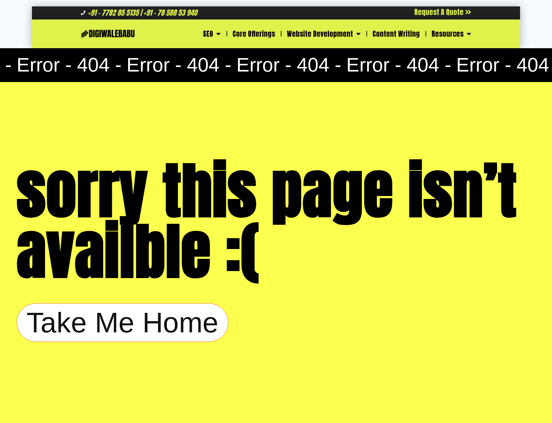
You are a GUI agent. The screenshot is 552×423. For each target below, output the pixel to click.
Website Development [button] (320, 33)
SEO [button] (208, 33)
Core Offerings (254, 33)
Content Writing (396, 33)
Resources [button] (448, 33)
